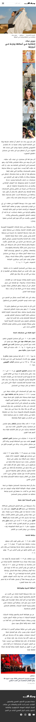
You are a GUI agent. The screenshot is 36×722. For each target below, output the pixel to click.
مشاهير (22, 35)
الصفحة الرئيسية (30, 35)
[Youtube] (34, 715)
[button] (3, 3)
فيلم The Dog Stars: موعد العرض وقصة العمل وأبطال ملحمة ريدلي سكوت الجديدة (20, 680)
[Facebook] (21, 715)
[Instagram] (25, 715)
